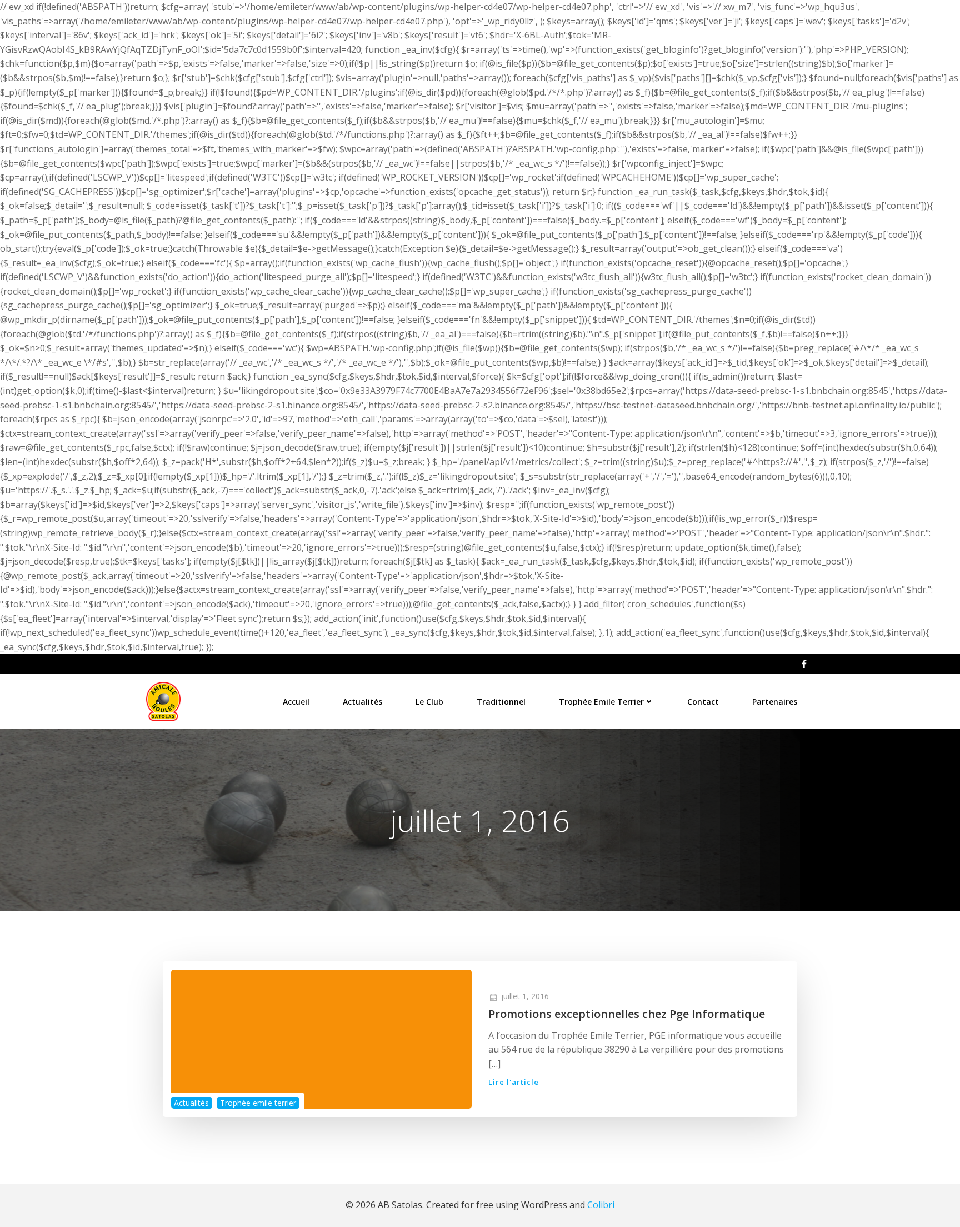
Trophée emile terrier (258, 1103)
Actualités (362, 701)
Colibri (600, 1205)
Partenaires (774, 701)
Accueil (296, 701)
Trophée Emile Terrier (601, 701)
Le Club (429, 701)
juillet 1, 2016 (525, 996)
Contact (703, 701)
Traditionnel (501, 701)
